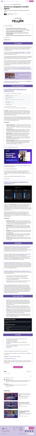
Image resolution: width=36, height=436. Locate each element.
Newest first (28, 371)
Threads (9, 82)
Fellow (5, 168)
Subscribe (31, 1)
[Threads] (30, 431)
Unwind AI (29, 353)
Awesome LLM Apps (9, 314)
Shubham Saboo (10, 13)
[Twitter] (26, 431)
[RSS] (32, 431)
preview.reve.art (9, 259)
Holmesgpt (8, 309)
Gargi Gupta (15, 13)
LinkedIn (5, 82)
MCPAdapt (8, 305)
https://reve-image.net (24, 381)
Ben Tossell (8, 343)
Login (27, 1)
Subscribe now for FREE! (18, 367)
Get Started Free (7, 178)
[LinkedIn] (28, 431)
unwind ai (5, 4)
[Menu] (34, 1)
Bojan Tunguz (8, 347)
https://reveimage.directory (10, 385)
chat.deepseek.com (24, 250)
